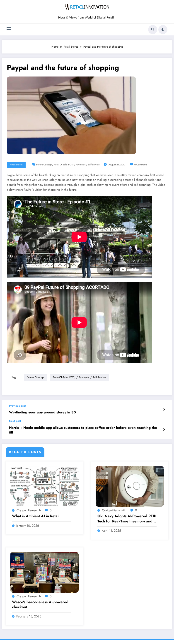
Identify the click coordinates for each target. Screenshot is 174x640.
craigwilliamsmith (29, 510)
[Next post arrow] (164, 429)
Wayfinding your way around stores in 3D (42, 412)
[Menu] (9, 29)
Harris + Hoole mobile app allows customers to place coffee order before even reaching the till (83, 430)
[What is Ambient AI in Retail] (44, 486)
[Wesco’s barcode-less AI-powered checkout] (44, 572)
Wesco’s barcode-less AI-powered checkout (40, 605)
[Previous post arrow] (164, 409)
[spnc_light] (162, 29)
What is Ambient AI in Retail (35, 516)
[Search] (152, 29)
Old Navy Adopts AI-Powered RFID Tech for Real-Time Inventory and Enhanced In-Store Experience (127, 519)
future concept (44, 164)
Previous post (17, 405)
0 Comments (140, 164)
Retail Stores (16, 164)
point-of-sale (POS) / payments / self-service (76, 164)
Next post (15, 420)
